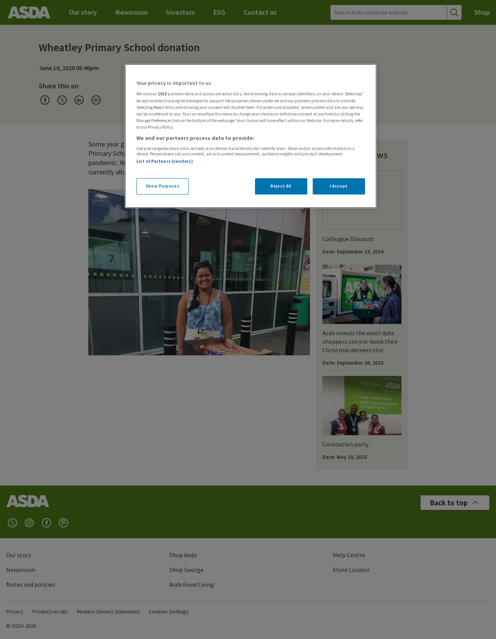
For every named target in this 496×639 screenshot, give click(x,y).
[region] (251, 136)
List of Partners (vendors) (164, 161)
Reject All (280, 186)
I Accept (339, 186)
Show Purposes (162, 186)
